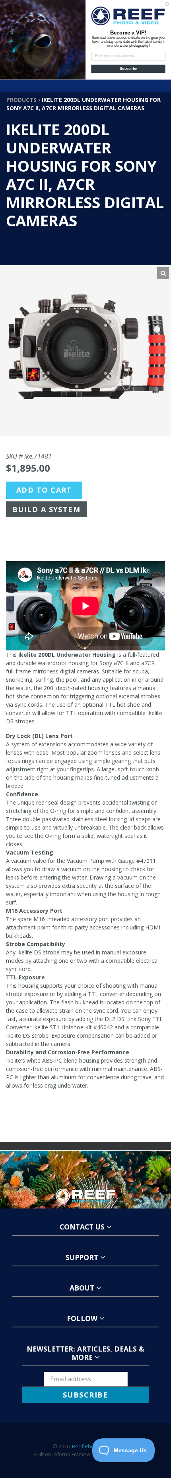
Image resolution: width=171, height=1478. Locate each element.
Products (21, 99)
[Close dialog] (167, 4)
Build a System (46, 509)
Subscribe (128, 69)
